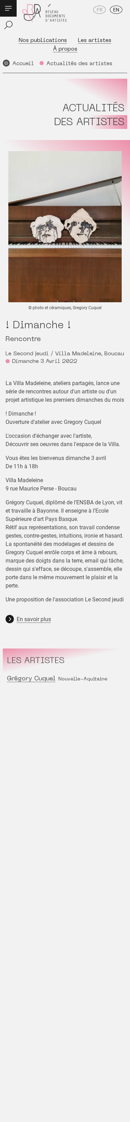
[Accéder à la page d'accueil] (44, 18)
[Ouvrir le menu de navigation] (8, 8)
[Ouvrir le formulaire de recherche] (8, 25)
